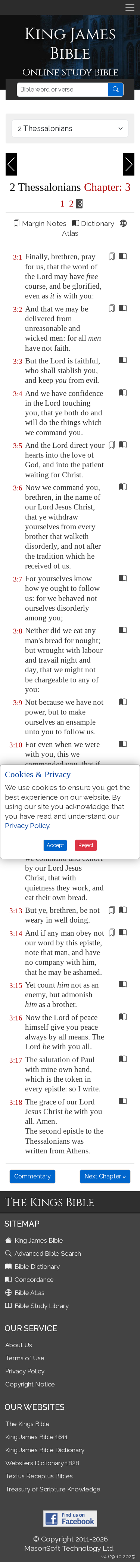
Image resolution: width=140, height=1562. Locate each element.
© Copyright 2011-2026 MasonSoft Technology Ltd (69, 1544)
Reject (85, 845)
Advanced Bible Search (47, 1253)
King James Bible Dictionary (44, 1450)
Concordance (33, 1279)
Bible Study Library (41, 1306)
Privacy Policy (24, 1371)
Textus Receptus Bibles (39, 1476)
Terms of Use (24, 1358)
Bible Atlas (29, 1292)
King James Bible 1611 (36, 1437)
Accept (55, 845)
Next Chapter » (105, 1176)
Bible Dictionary (36, 1266)
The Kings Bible (27, 1424)
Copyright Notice (30, 1384)
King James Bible (38, 1240)
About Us (18, 1345)
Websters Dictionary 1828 (42, 1463)
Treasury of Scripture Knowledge (52, 1489)
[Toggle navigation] (130, 7)
